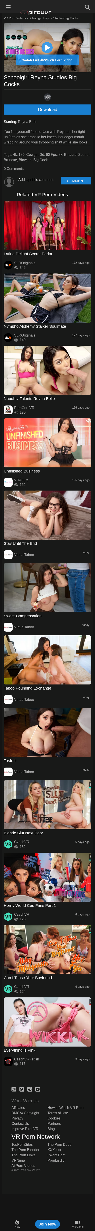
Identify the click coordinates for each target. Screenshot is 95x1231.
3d (42, 154)
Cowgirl (32, 154)
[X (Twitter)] (21, 1089)
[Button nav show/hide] (8, 6)
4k (15, 154)
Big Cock (40, 160)
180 (22, 154)
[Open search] (86, 6)
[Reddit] (29, 1089)
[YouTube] (37, 1089)
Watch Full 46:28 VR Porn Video (47, 60)
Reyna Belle (27, 122)
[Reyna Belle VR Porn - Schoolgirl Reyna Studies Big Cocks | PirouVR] (47, 47)
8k (60, 154)
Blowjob (25, 160)
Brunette (10, 160)
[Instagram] (13, 1089)
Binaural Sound (76, 154)
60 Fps (51, 154)
